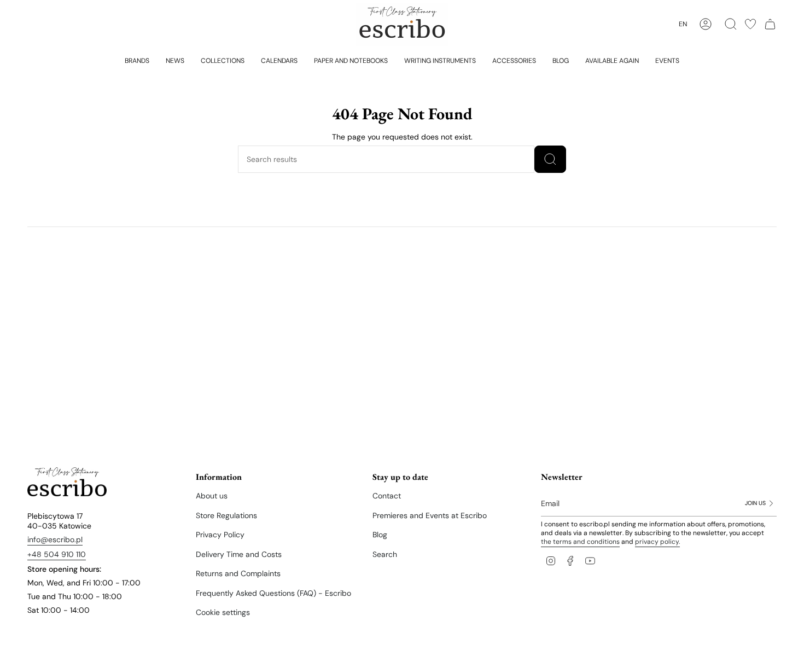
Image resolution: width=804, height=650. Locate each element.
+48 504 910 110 (56, 554)
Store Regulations (226, 515)
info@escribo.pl (55, 539)
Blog (379, 534)
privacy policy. (657, 541)
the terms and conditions (580, 541)
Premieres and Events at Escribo (429, 515)
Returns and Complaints (238, 573)
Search (384, 554)
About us (212, 496)
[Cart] (770, 24)
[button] (137, 60)
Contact (386, 496)
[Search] (550, 159)
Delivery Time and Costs (239, 554)
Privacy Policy (220, 534)
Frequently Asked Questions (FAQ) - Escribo (273, 593)
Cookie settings (223, 612)
